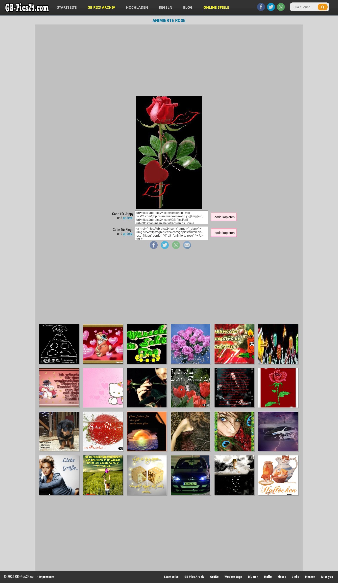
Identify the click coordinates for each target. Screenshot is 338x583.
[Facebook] (261, 10)
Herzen (310, 577)
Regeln (165, 7)
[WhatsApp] (281, 10)
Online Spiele (216, 7)
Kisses (281, 577)
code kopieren (225, 217)
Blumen (253, 577)
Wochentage (233, 577)
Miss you (327, 577)
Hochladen (137, 7)
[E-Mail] (187, 248)
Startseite (67, 7)
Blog (188, 7)
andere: (128, 218)
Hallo (268, 577)
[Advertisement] (169, 60)
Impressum (46, 577)
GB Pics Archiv (101, 7)
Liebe (295, 577)
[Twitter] (271, 10)
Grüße (214, 577)
